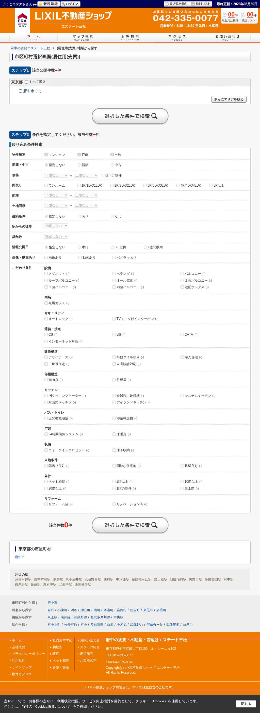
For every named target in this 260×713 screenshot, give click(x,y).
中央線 (118, 617)
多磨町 (161, 610)
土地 (118, 155)
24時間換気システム (65, 434)
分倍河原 (70, 624)
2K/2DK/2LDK (125, 185)
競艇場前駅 (178, 579)
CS (52, 334)
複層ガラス (58, 303)
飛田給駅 (160, 579)
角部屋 (124, 380)
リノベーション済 (132, 504)
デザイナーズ (60, 357)
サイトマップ (22, 667)
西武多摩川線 (100, 617)
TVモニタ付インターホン (137, 319)
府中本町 (54, 624)
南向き (55, 380)
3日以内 (120, 247)
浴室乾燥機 (127, 418)
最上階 (192, 488)
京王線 (52, 617)
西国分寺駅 (83, 584)
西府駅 (108, 579)
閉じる (246, 704)
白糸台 (188, 624)
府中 (83, 624)
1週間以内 (155, 247)
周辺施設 (86, 654)
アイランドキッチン (134, 402)
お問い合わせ (90, 640)
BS (121, 334)
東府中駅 (49, 584)
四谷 (74, 610)
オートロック (60, 319)
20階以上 (57, 488)
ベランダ (125, 274)
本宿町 (108, 610)
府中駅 (229, 579)
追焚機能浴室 (60, 418)
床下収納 (125, 450)
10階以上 (193, 481)
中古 (118, 165)
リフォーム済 (60, 504)
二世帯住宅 (58, 364)
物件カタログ (22, 674)
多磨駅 (58, 579)
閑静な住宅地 (129, 466)
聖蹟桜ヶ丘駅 (142, 579)
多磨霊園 (97, 624)
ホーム (17, 640)
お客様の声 (88, 660)
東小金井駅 (74, 579)
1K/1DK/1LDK (92, 185)
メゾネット (58, 274)
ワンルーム (56, 185)
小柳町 (62, 610)
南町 (97, 610)
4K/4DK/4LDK (191, 185)
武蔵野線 (80, 617)
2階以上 (125, 481)
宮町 (50, 610)
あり (85, 216)
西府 (110, 624)
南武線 (66, 617)
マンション (56, 155)
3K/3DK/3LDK (158, 185)
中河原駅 (122, 579)
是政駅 (36, 584)
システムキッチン (200, 396)
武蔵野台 (136, 624)
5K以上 (219, 185)
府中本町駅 (42, 579)
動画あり (89, 258)
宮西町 (122, 610)
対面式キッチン (62, 402)
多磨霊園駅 (213, 579)
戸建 (85, 155)
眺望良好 (193, 466)
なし (118, 216)
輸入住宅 (193, 357)
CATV (191, 334)
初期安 (57, 647)
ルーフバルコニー (63, 280)
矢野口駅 (195, 579)
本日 (85, 247)
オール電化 (127, 280)
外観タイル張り (130, 357)
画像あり (55, 258)
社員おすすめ (62, 640)
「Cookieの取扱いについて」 (52, 706)
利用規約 (18, 660)
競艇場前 (173, 624)
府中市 (29, 91)
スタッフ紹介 (90, 647)
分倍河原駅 (23, 579)
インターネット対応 (65, 341)
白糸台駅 (21, 584)
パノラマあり (126, 258)
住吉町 (135, 610)
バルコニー (195, 274)
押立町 (85, 610)
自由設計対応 (129, 364)
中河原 (122, 624)
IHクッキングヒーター (67, 396)
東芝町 (148, 610)
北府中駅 (65, 584)
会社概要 (18, 647)
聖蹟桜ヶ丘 (155, 624)
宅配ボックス (197, 287)
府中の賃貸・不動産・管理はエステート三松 (146, 640)
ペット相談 (58, 481)
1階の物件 (126, 488)
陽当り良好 (58, 466)
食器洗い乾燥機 (130, 396)
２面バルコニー (198, 280)
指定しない (57, 165)
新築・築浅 (61, 667)
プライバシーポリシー (28, 654)
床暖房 (124, 434)
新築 (85, 165)
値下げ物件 (113, 175)
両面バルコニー (130, 287)
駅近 (56, 654)
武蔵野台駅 (93, 579)
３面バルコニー (62, 287)
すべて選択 (37, 82)
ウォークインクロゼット (68, 450)
